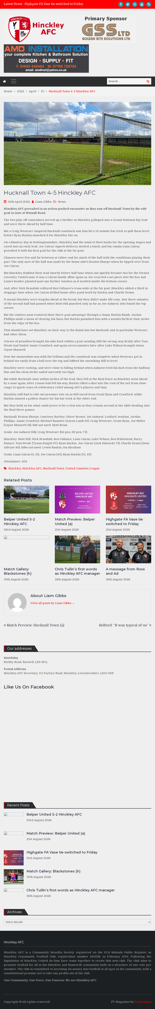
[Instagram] (134, 4)
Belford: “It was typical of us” (123, 625)
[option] (58, 4)
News (62, 201)
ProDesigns (143, 1002)
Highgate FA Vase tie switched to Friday (54, 4)
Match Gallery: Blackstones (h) (18, 571)
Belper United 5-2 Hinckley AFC (19, 521)
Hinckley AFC (32, 468)
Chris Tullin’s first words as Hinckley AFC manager (77, 571)
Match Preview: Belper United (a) (75, 521)
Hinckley (14, 468)
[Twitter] (127, 4)
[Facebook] (120, 4)
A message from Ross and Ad (125, 571)
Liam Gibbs (43, 201)
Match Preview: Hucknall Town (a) (35, 625)
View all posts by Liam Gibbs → (52, 603)
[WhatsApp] (148, 4)
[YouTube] (141, 4)
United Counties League (82, 468)
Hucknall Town (53, 468)
